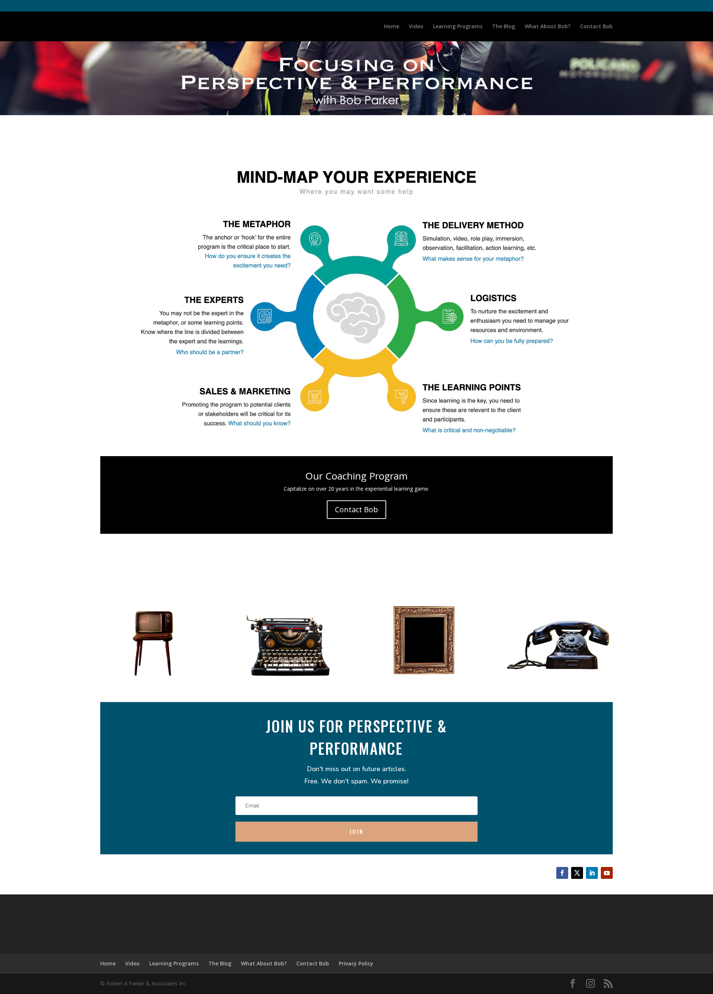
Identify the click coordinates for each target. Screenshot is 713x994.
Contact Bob (596, 27)
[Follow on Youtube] (607, 873)
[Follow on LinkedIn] (592, 873)
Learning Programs (457, 27)
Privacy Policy (356, 963)
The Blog (503, 27)
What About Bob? (547, 27)
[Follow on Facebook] (562, 873)
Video (416, 27)
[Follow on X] (577, 873)
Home (391, 27)
